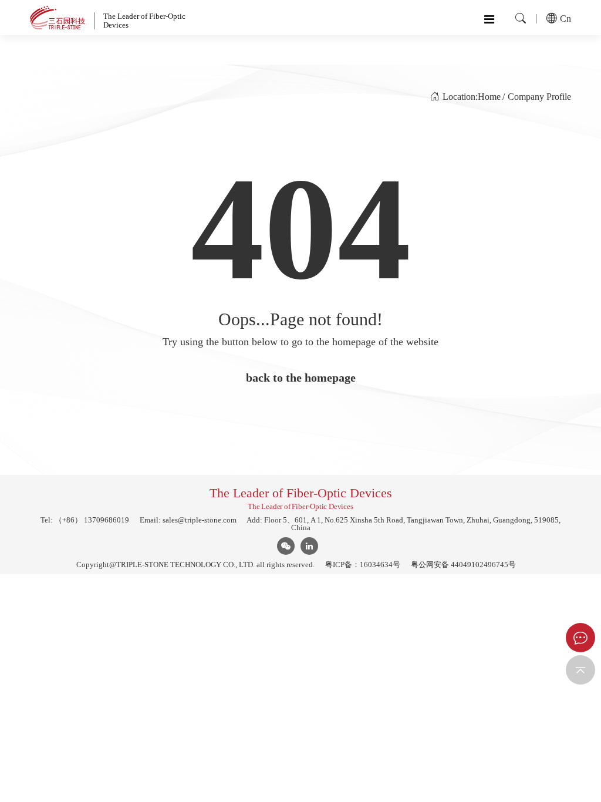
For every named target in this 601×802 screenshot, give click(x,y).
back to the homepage (301, 377)
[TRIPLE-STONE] (57, 17)
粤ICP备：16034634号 (362, 564)
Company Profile (539, 97)
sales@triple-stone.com (200, 520)
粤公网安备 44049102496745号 (463, 564)
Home (489, 97)
